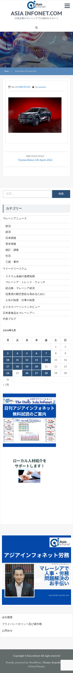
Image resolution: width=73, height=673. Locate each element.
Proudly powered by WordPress (23, 662)
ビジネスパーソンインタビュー (21, 306)
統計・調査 (12, 249)
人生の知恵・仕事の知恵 (20, 300)
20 (36, 366)
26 (27, 373)
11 (17, 359)
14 (46, 359)
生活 (8, 255)
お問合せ (7, 630)
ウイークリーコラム (15, 268)
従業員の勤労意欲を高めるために (25, 294)
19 (27, 366)
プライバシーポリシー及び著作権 (22, 624)
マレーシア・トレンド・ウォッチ (25, 282)
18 (17, 366)
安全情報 (10, 243)
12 (27, 359)
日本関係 (10, 238)
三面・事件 (12, 261)
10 (7, 359)
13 (36, 359)
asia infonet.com (36, 13)
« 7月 (6, 384)
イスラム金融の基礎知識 (20, 276)
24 (7, 373)
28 (46, 373)
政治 (8, 226)
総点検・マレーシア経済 (20, 288)
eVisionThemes (36, 666)
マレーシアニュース (15, 218)
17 (7, 366)
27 (36, 373)
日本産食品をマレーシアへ (19, 312)
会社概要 (7, 617)
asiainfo (42, 87)
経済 (8, 232)
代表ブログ (9, 318)
